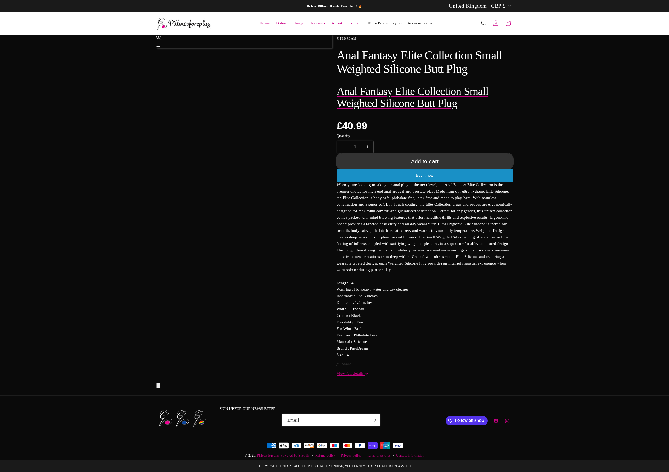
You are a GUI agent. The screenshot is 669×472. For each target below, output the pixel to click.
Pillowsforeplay (268, 455)
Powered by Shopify (295, 455)
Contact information (410, 455)
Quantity (343, 136)
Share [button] (346, 364)
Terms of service (379, 455)
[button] (384, 23)
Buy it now (425, 175)
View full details (351, 373)
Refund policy (325, 455)
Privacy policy (351, 455)
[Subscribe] (374, 420)
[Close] (158, 385)
